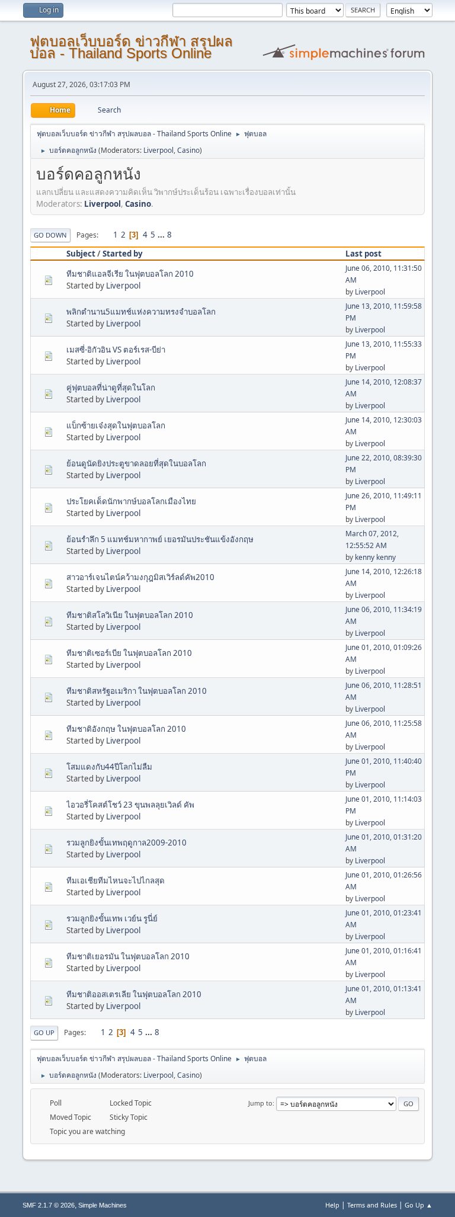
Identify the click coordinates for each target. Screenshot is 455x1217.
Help (332, 1204)
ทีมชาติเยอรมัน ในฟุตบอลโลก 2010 (128, 956)
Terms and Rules (372, 1204)
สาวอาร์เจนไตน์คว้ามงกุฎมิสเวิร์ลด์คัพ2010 (140, 577)
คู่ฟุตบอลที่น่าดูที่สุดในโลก (110, 387)
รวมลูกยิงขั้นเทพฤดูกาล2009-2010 (126, 842)
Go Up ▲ (418, 1204)
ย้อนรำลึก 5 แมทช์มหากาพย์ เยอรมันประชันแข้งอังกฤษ (160, 539)
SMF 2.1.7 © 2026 (49, 1205)
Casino (188, 150)
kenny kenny (375, 557)
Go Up (44, 1032)
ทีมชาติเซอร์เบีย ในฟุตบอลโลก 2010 (129, 653)
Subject (80, 253)
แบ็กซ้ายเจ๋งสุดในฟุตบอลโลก (115, 425)
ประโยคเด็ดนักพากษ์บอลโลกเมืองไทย (131, 501)
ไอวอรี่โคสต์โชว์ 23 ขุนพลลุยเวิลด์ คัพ (130, 804)
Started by (122, 253)
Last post (363, 253)
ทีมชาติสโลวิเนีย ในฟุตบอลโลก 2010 (129, 615)
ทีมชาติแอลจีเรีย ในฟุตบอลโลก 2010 (130, 273)
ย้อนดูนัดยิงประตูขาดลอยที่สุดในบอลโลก (136, 463)
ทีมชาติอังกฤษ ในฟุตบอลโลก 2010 (126, 728)
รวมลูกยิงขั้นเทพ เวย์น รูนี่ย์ (112, 918)
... (162, 234)
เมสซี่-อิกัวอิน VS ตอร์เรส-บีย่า (115, 349)
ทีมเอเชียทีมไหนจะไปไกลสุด (115, 880)
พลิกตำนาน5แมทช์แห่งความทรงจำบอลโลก (141, 311)
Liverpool (158, 150)
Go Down (50, 234)
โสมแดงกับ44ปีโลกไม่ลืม (109, 766)
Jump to (260, 1102)
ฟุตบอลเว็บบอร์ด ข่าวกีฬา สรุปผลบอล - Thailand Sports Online (131, 47)
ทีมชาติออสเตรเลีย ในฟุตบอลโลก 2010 (133, 994)
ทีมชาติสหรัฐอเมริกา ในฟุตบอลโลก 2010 (136, 691)
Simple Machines (102, 1205)
